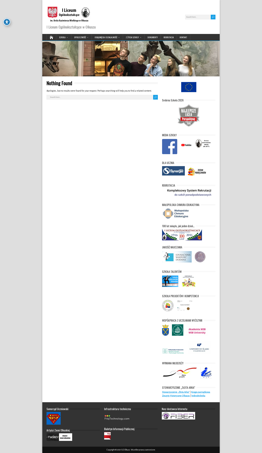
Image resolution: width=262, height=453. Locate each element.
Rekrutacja (169, 37)
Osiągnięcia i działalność (106, 37)
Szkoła (62, 37)
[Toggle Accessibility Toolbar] (6, 22)
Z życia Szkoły (132, 37)
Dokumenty (153, 37)
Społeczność (80, 37)
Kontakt (183, 37)
